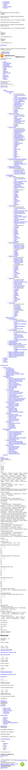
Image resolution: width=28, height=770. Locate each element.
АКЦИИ (5, 358)
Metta (15, 150)
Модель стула (4, 629)
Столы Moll (11, 388)
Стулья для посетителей (19, 139)
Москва (5, 61)
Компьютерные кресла (19, 136)
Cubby (15, 193)
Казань (4, 68)
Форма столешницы (5, 487)
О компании (6, 1)
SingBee (16, 236)
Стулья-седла (17, 133)
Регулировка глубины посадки (8, 588)
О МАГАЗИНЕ (4, 702)
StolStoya (16, 111)
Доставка (5, 4)
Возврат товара (6, 721)
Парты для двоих (18, 186)
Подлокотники (4, 502)
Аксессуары (11, 278)
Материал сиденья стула (6, 615)
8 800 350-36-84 (4, 86)
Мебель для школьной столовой (16, 353)
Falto (15, 148)
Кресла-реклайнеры (18, 135)
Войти (2, 53)
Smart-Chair (16, 156)
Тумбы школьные (13, 342)
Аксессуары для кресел (19, 170)
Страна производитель (6, 483)
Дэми (15, 203)
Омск (4, 70)
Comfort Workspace (18, 143)
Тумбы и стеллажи (13, 256)
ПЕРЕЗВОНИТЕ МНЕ (5, 766)
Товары (5, 90)
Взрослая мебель (10, 91)
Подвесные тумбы (18, 259)
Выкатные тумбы (18, 258)
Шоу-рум (5, 7)
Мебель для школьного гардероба (16, 352)
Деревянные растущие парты (15, 381)
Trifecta (15, 112)
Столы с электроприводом (20, 97)
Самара (5, 69)
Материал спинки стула (6, 611)
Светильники (12, 302)
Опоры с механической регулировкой (19, 121)
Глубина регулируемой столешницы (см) (10, 555)
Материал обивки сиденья (7, 530)
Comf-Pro (16, 192)
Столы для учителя (18, 328)
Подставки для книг (19, 280)
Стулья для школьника (14, 391)
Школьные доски (13, 356)
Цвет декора (3, 624)
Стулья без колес (18, 215)
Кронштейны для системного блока (18, 162)
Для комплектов (18, 309)
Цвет (2, 628)
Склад (4, 761)
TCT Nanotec (17, 200)
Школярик (16, 204)
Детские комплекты (13, 242)
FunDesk (16, 195)
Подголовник (4, 496)
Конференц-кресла (18, 138)
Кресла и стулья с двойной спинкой (17, 398)
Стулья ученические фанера (20, 339)
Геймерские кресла (18, 132)
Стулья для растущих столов (20, 210)
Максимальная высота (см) (7, 577)
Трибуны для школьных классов (16, 355)
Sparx (15, 157)
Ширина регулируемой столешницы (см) (10, 544)
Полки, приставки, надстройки (18, 263)
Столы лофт (17, 107)
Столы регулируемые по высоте (16, 431)
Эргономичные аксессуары (15, 167)
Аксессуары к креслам (19, 285)
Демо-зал (12, 763)
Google (4, 748)
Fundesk (16, 253)
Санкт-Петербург (7, 63)
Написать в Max (4, 365)
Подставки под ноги (19, 286)
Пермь (4, 77)
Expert (15, 146)
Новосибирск (6, 64)
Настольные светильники (15, 166)
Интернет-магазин (19, 760)
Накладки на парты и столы (20, 281)
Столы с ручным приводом (20, 98)
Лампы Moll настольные (14, 423)
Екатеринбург (6, 65)
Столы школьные (13, 318)
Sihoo (15, 155)
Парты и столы (12, 176)
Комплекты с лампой (19, 247)
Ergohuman (16, 144)
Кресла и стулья (12, 127)
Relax (15, 152)
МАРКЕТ (5, 743)
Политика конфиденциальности (10, 722)
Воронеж (5, 79)
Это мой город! (4, 82)
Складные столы (18, 106)
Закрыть (2, 13)
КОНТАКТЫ (4, 726)
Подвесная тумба (4, 541)
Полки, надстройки (5, 492)
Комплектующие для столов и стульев (17, 344)
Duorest (16, 230)
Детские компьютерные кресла (16, 395)
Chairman (16, 141)
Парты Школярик (13, 387)
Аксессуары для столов (19, 173)
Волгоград (5, 75)
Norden (15, 151)
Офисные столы (18, 105)
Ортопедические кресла (19, 129)
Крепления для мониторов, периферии (18, 159)
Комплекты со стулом (19, 246)
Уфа (4, 74)
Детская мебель (9, 175)
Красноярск (6, 76)
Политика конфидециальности (8, 764)
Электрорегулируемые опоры (15, 441)
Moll (15, 198)
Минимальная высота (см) (7, 566)
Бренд (2, 471)
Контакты (5, 361)
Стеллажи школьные (13, 340)
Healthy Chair (17, 149)
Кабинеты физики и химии (15, 343)
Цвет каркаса (4, 626)
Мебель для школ (10, 317)
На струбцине (17, 306)
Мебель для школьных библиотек (16, 354)
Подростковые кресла (19, 211)
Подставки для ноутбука (19, 172)
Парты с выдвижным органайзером (19, 184)
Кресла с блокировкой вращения (16, 399)
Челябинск (5, 71)
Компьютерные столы (19, 103)
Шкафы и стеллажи (18, 261)
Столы (10, 92)
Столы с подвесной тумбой (20, 181)
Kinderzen (16, 197)
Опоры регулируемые (14, 113)
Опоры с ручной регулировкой (18, 119)
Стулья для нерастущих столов (16, 392)
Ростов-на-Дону (7, 72)
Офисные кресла (18, 134)
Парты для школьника (14, 383)
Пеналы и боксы (18, 283)
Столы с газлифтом (18, 100)
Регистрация (7, 53)
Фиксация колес (7, 606)
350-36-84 (4, 755)
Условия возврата (7, 6)
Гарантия (5, 723)
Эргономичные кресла (19, 130)
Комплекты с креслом (19, 245)
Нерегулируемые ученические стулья (18, 335)
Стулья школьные (13, 329)
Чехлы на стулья (18, 284)
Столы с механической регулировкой (19, 102)
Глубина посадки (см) (12, 593)
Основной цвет (4, 622)
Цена (2, 460)
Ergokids (16, 194)
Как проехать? (6, 2)
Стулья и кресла (12, 205)
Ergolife (16, 145)
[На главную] (8, 57)
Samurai (16, 154)
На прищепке (17, 307)
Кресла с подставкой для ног (20, 221)
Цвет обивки (4, 620)
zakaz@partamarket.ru (5, 738)
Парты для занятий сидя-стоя (15, 379)
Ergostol (16, 109)
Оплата (5, 5)
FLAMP (5, 746)
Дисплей (3, 538)
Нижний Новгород (7, 66)
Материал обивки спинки (7, 523)
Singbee (16, 199)
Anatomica (16, 191)
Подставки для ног (18, 171)
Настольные (17, 305)
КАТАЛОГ (3, 700)
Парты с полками (18, 182)
